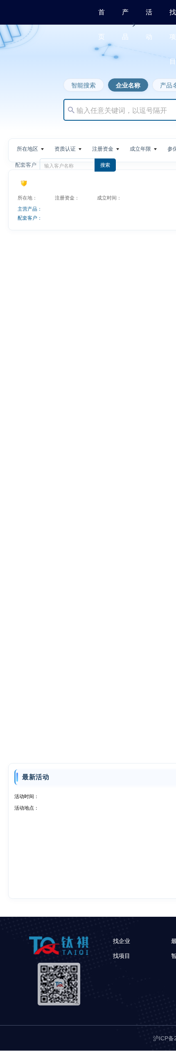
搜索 (105, 165)
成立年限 (140, 149)
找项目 (172, 37)
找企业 (121, 941)
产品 (125, 24)
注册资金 (102, 149)
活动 (149, 24)
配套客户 (25, 165)
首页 (101, 24)
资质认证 (65, 149)
